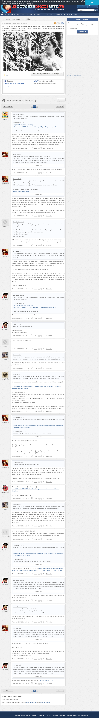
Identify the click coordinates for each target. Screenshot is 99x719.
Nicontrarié (16, 114)
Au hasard (15, 15)
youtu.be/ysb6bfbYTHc (46, 680)
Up (39, 148)
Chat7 (5, 119)
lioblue (5, 226)
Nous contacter (83, 715)
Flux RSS (48, 715)
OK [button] (92, 2)
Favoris (52, 15)
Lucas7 (15, 324)
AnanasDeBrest (6, 537)
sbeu (14, 355)
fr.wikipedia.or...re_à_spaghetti (14, 83)
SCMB (11, 23)
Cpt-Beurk (5, 299)
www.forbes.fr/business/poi (21, 191)
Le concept (40, 715)
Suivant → (60, 106)
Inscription (82, 6)
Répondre (50, 148)
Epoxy (15, 179)
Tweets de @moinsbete (74, 75)
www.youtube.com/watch (12, 86)
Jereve (5, 359)
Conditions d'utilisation (59, 715)
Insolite (25, 23)
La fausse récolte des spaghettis (16, 19)
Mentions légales (72, 715)
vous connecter (31, 702)
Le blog (33, 715)
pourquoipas (5, 492)
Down (41, 148)
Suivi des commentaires (39, 15)
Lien (35, 148)
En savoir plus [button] (28, 4)
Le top (7, 15)
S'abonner (61, 100)
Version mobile (25, 715)
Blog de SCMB (72, 15)
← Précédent (8, 106)
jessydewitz (5, 379)
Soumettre (24, 15)
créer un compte (45, 702)
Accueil (17, 715)
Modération (60, 15)
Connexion (92, 6)
